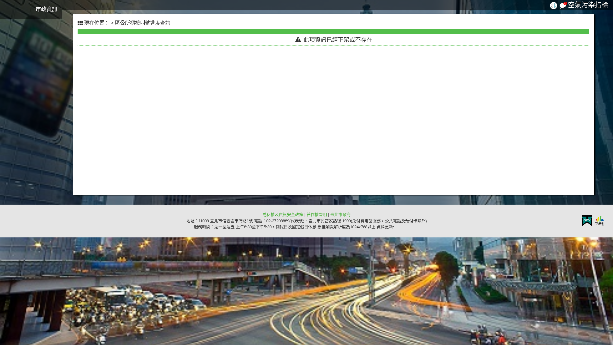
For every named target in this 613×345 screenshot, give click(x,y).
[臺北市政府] (600, 221)
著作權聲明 (316, 215)
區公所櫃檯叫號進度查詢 (142, 23)
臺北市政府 (340, 215)
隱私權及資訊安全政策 (282, 215)
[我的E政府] (587, 221)
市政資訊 (46, 9)
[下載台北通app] (553, 5)
